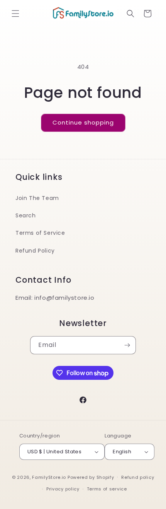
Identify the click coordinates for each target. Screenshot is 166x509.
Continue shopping (83, 122)
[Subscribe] (127, 345)
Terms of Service (40, 233)
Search (25, 215)
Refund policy (137, 477)
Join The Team (37, 198)
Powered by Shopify (91, 477)
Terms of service (107, 489)
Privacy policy (63, 489)
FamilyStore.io (49, 477)
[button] (15, 13)
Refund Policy (35, 250)
